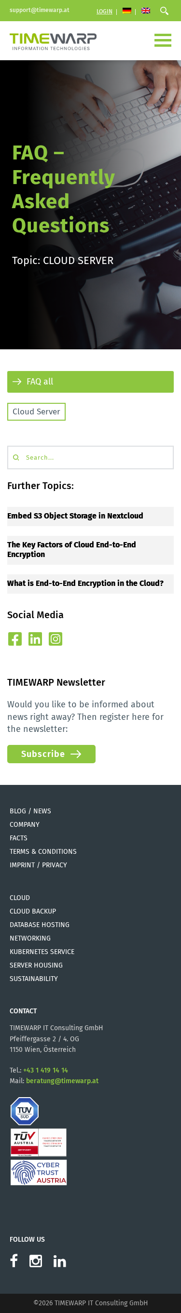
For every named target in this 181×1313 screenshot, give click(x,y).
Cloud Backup (33, 911)
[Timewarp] (53, 40)
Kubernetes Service (42, 952)
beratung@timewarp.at (62, 1081)
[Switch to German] (127, 12)
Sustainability (34, 979)
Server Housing (36, 965)
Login (104, 11)
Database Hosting (40, 925)
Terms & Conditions (43, 852)
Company (25, 825)
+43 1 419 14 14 (45, 1070)
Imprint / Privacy (38, 865)
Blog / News (30, 811)
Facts (19, 838)
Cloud (20, 898)
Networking (30, 938)
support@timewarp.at (40, 10)
